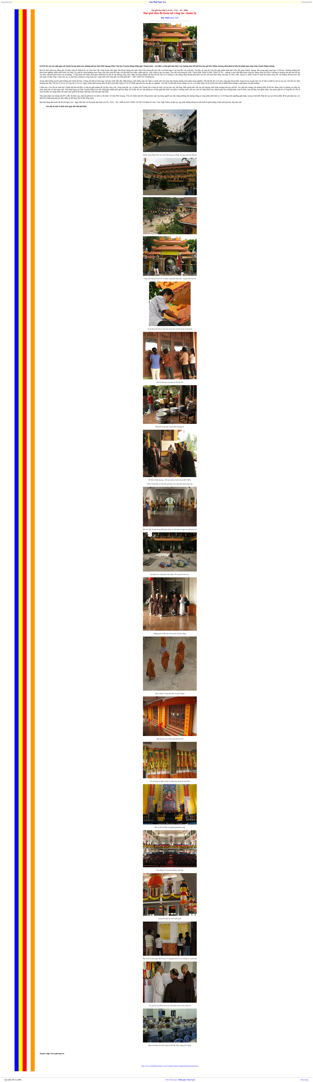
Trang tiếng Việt (306, 2)
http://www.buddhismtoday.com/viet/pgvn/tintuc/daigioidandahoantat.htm (169, 1066)
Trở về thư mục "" (180, 1080)
